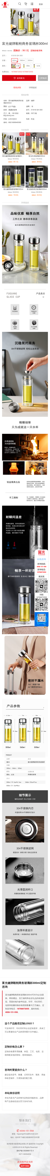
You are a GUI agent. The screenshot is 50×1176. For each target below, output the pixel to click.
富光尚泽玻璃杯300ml (37, 156)
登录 (41, 4)
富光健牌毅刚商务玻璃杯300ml (13, 156)
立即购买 (43, 78)
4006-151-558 (27, 1130)
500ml (30, 60)
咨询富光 (21, 78)
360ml (22, 60)
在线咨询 (41, 559)
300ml (14, 60)
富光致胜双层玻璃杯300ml (37, 189)
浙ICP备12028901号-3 (25, 1150)
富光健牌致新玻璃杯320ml (13, 189)
